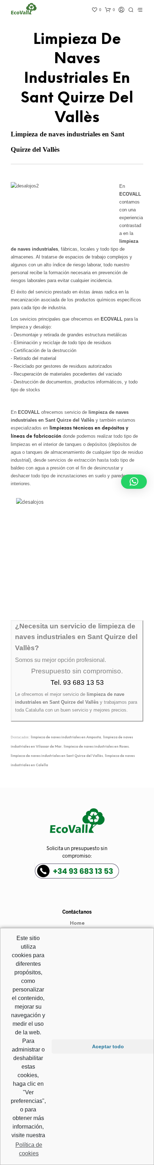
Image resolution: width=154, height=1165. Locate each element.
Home (77, 923)
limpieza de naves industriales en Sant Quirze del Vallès (57, 756)
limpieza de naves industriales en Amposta (66, 737)
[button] (134, 481)
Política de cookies (28, 1149)
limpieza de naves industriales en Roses (96, 746)
